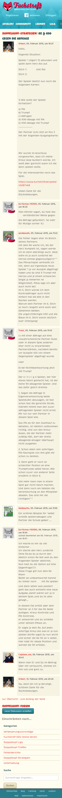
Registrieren (12, 15)
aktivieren (35, 15)
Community (23, 23)
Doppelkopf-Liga (13, 742)
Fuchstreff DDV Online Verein (20, 736)
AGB (16, 796)
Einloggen (51, 15)
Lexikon (52, 791)
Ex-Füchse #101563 (28, 529)
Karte (42, 791)
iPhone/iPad (11, 791)
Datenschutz (27, 796)
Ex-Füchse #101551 (28, 204)
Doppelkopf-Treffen (15, 747)
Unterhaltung (11, 763)
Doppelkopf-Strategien (19, 33)
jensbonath (24, 233)
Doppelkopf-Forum (16, 705)
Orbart (22, 43)
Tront (21, 330)
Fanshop (32, 791)
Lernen (40, 23)
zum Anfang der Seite (32, 699)
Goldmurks (24, 508)
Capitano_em (25, 654)
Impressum (42, 796)
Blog (23, 791)
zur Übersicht (10, 699)
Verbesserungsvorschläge (18, 731)
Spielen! (8, 23)
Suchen (10, 785)
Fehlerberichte (12, 752)
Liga (52, 23)
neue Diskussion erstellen (18, 711)
